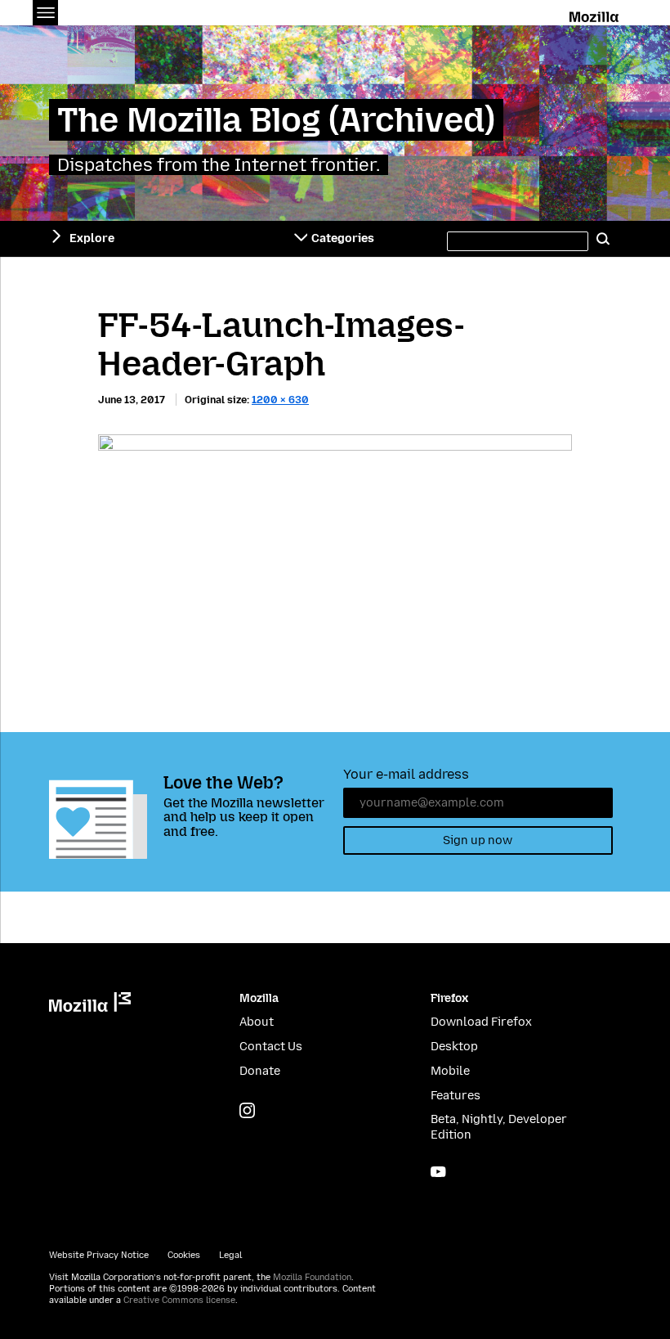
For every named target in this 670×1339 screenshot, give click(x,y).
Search (603, 239)
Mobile (450, 1071)
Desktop (454, 1047)
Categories (342, 238)
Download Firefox (481, 1022)
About (256, 1022)
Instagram (247, 1110)
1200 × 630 (280, 399)
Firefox (449, 998)
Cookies (184, 1255)
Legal (230, 1255)
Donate (259, 1071)
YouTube (438, 1171)
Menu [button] (45, 12)
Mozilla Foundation (312, 1277)
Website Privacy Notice (99, 1255)
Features (455, 1096)
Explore (91, 238)
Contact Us (270, 1047)
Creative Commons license (179, 1300)
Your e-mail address (406, 774)
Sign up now (477, 840)
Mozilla (595, 14)
